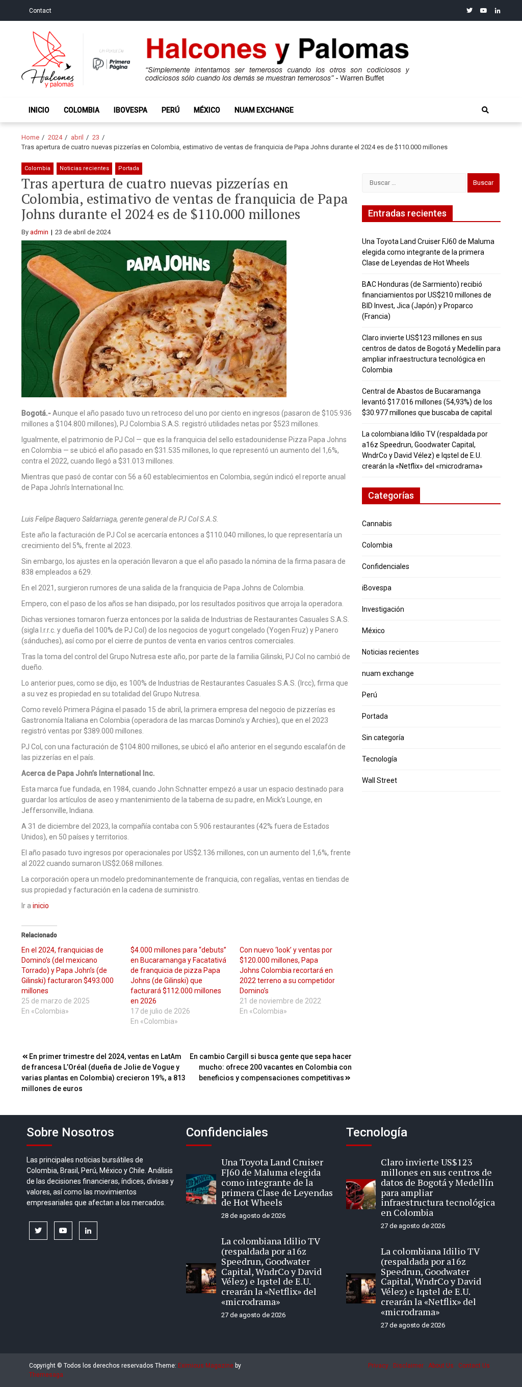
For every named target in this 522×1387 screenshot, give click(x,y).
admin (39, 232)
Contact (40, 10)
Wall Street (379, 780)
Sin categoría (383, 737)
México (207, 110)
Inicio (39, 110)
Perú (170, 110)
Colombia (81, 110)
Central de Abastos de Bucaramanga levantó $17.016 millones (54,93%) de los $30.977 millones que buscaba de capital (427, 402)
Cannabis (377, 524)
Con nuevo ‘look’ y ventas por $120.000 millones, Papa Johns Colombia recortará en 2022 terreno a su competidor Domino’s (287, 970)
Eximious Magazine (205, 1365)
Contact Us (474, 1365)
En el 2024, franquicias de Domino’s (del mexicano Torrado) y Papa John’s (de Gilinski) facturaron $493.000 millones (67, 970)
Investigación (383, 609)
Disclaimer (408, 1365)
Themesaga (46, 1374)
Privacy (378, 1365)
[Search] (485, 110)
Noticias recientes (84, 168)
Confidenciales (385, 566)
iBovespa (130, 110)
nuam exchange (264, 110)
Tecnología (379, 759)
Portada (128, 168)
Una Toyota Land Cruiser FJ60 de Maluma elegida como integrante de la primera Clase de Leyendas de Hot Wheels (428, 252)
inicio (41, 906)
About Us (441, 1365)
